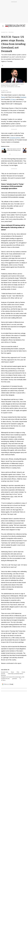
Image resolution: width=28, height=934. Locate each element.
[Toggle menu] (3, 25)
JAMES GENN (5, 90)
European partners (14, 137)
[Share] (2, 65)
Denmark (3, 673)
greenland (14, 678)
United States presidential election (15, 673)
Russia (3, 97)
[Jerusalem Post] (15, 25)
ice (20, 678)
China (18, 672)
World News (11, 32)
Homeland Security (5, 678)
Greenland (23, 97)
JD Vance (13, 99)
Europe (23, 672)
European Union (4, 672)
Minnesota (3, 675)
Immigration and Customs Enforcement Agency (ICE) (12, 677)
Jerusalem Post (4, 32)
